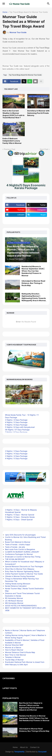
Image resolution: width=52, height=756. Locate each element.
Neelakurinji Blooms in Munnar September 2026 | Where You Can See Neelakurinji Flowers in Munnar (33, 271)
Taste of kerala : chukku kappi (17, 544)
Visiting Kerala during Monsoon (17, 584)
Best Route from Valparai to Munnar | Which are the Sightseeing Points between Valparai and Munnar (31, 706)
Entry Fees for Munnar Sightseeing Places (22, 571)
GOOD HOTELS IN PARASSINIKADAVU (21, 606)
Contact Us (34, 747)
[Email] (35, 81)
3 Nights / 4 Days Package (16, 420)
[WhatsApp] (29, 81)
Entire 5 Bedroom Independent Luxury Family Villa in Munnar (12, 140)
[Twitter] (24, 81)
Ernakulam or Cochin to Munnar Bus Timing (22, 557)
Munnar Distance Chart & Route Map (20, 652)
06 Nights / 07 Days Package (17, 430)
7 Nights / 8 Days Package (16, 432)
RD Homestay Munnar (14, 598)
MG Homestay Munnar (14, 603)
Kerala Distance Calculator (16, 586)
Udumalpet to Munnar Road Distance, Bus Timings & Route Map (33, 283)
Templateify (19, 752)
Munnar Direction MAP (14, 645)
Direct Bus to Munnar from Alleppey (19, 569)
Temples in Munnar (13, 657)
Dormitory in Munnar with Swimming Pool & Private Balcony (38, 113)
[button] (3, 4)
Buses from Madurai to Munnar (17, 542)
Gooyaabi (42, 752)
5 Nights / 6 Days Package (16, 425)
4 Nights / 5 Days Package (16, 422)
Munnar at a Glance (13, 647)
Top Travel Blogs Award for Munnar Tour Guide (28, 12)
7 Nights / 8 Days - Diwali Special (19, 519)
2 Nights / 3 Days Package (16, 451)
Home (5, 12)
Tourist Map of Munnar (14, 660)
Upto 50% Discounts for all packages (20, 535)
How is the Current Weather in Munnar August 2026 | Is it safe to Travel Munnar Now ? (13, 114)
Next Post (44, 149)
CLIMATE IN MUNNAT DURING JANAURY (22, 552)
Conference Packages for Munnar (19, 554)
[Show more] (41, 81)
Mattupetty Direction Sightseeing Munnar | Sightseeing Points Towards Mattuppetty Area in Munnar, (34, 297)
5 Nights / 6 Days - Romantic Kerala (20, 517)
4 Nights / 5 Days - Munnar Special (19, 515)
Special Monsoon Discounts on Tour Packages (24, 566)
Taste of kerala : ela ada (15, 547)
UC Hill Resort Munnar (14, 601)
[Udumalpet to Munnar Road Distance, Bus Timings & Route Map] (12, 285)
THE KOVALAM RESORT (15, 559)
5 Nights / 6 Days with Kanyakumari (20, 427)
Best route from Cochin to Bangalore (20, 549)
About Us (24, 747)
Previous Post (9, 149)
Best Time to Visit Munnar (15, 655)
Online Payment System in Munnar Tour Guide (24, 574)
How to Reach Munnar (14, 650)
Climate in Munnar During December (20, 576)
